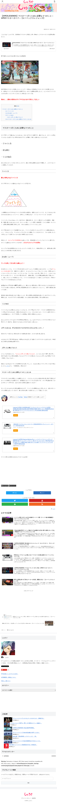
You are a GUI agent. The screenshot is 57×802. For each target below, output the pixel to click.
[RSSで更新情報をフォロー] (42, 504)
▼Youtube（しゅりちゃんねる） (9, 674)
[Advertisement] (28, 23)
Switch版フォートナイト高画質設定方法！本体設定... (23, 744)
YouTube (20, 397)
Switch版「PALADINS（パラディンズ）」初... (25, 736)
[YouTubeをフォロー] (42, 500)
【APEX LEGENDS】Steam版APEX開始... (24, 728)
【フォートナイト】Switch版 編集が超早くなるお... (26, 732)
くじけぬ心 (9, 115)
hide (18, 106)
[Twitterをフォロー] (15, 500)
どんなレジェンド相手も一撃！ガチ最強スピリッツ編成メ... (26, 723)
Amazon (15, 415)
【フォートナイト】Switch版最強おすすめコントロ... (27, 741)
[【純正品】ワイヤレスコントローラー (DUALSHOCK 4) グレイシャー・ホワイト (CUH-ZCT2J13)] (7, 426)
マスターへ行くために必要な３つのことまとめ (18, 119)
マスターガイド (13, 485)
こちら (7, 366)
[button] (53, 389)
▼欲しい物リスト (6, 681)
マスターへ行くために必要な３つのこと (12, 109)
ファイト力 (9, 111)
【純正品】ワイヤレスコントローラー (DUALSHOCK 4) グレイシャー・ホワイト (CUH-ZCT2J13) (33, 424)
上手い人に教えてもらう (15, 117)
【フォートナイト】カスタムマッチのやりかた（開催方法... (28, 718)
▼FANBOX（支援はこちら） (8, 677)
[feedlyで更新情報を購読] (15, 504)
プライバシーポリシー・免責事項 (28, 798)
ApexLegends (5, 485)
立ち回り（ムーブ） (11, 113)
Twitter (25, 397)
